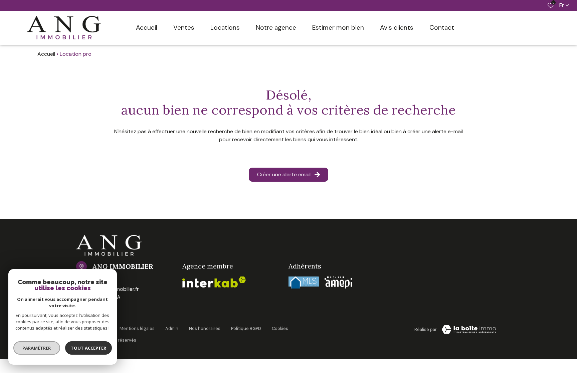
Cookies (280, 328)
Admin (171, 328)
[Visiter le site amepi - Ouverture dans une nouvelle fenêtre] (338, 282)
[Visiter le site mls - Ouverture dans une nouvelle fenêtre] (303, 282)
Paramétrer (37, 348)
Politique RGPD (246, 328)
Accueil (46, 53)
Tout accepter (88, 348)
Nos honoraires (204, 328)
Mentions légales (137, 328)
